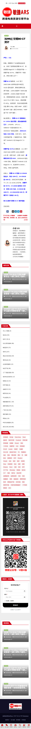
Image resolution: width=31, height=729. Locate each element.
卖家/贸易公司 (7, 406)
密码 (6, 594)
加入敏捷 (13, 719)
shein (10, 467)
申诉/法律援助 (7, 422)
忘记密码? (18, 609)
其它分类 (6, 35)
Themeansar (25, 716)
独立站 (5, 335)
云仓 (17, 446)
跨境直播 (5, 443)
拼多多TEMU (13, 452)
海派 (8, 473)
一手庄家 (24, 485)
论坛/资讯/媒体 (7, 343)
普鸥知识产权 (10, 482)
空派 (23, 476)
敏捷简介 (7, 719)
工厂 (4, 473)
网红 (19, 455)
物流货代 (5, 347)
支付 (10, 488)
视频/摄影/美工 (7, 401)
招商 (23, 464)
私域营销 (10, 464)
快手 (23, 467)
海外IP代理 (11, 440)
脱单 (14, 461)
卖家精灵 (9, 458)
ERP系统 (5, 385)
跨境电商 (5, 437)
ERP (15, 458)
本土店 (5, 449)
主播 (15, 467)
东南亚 (15, 449)
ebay (4, 464)
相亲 (18, 461)
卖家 (19, 464)
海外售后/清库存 (7, 376)
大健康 (21, 449)
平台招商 (5, 397)
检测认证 (5, 381)
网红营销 (14, 455)
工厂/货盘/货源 (7, 372)
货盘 (22, 443)
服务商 (5, 440)
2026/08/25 (8, 637)
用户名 (6, 588)
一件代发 (5, 446)
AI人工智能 (6, 331)
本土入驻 (5, 452)
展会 (8, 455)
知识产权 (5, 368)
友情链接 (24, 719)
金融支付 (5, 389)
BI (22, 455)
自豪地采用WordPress (8, 716)
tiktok (24, 437)
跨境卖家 (22, 446)
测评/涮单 (5, 414)
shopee (17, 443)
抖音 (19, 467)
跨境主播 (25, 440)
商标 (23, 482)
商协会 (5, 418)
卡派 (19, 476)
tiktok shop (18, 437)
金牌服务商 (6, 476)
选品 (4, 455)
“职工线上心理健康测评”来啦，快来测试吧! (9, 217)
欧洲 (4, 482)
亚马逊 (11, 437)
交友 (10, 461)
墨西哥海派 (23, 479)
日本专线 (18, 482)
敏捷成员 (16, 479)
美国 (11, 479)
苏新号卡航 (6, 485)
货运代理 (19, 473)
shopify (5, 461)
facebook (18, 440)
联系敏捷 (18, 719)
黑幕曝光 (23, 452)
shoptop (5, 467)
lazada (10, 449)
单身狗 (22, 461)
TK (18, 452)
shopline (20, 458)
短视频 (11, 443)
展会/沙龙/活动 (7, 356)
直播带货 (12, 446)
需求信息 (5, 360)
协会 (15, 464)
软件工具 (5, 339)
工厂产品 (5, 470)
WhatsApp (12, 470)
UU (14, 46)
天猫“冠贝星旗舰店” (16, 485)
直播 (26, 455)
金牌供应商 (13, 476)
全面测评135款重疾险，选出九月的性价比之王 (21, 217)
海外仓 (5, 351)
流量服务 (5, 479)
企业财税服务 (7, 364)
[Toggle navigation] (16, 26)
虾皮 (4, 458)
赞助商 (5, 488)
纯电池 (18, 470)
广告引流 (5, 410)
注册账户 (12, 609)
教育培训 (5, 393)
